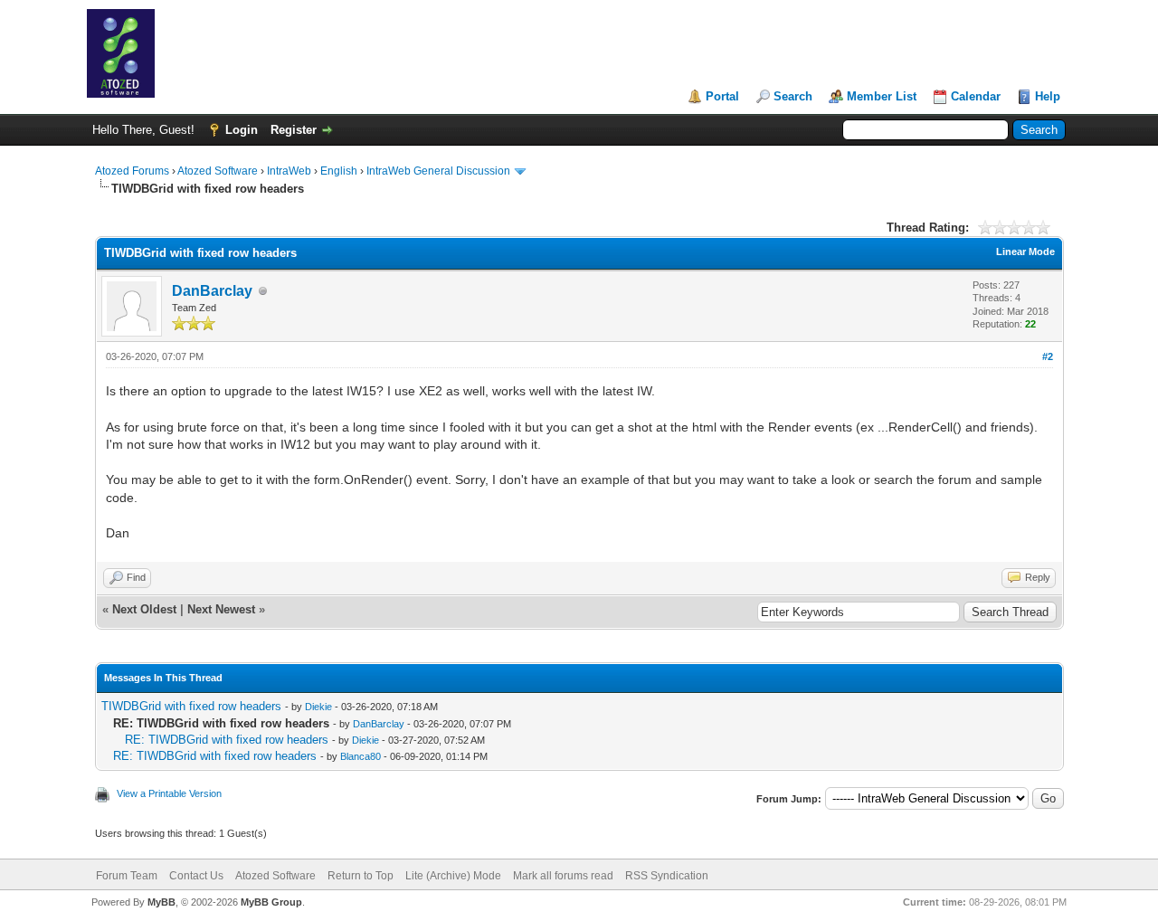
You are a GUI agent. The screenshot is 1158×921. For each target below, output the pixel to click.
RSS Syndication (666, 875)
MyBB (161, 902)
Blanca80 (360, 756)
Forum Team (126, 875)
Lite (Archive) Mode (453, 875)
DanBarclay (212, 291)
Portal (722, 96)
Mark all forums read (563, 875)
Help (1047, 96)
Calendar (976, 96)
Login (241, 130)
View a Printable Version (169, 793)
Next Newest (221, 609)
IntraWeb (289, 171)
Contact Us (196, 875)
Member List (881, 96)
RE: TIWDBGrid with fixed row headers (226, 739)
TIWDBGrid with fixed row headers (191, 706)
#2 (1047, 356)
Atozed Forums (132, 171)
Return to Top (360, 875)
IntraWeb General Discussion (438, 171)
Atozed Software (217, 171)
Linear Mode (1025, 251)
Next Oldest (144, 609)
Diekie (318, 706)
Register (294, 130)
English (338, 171)
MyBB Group (271, 902)
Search (793, 96)
